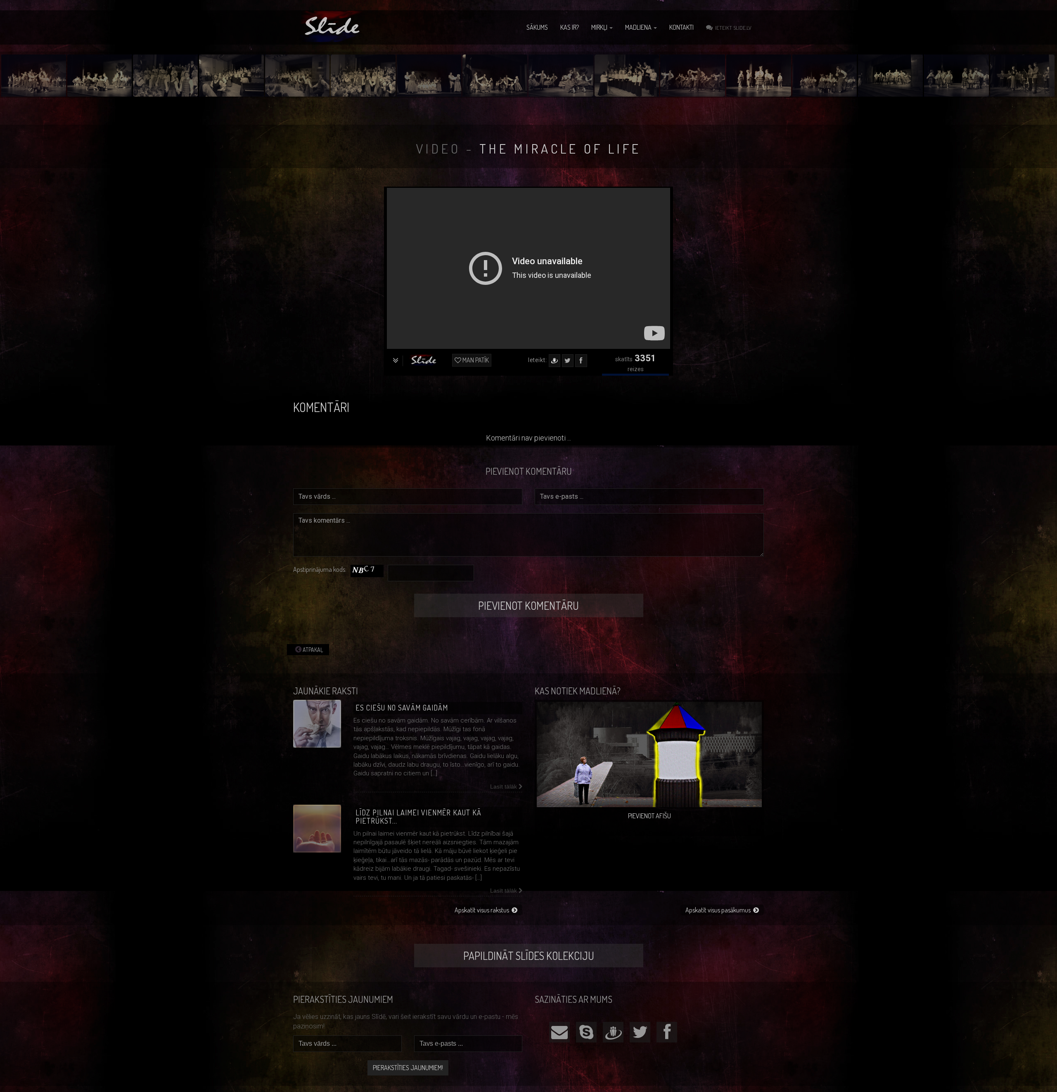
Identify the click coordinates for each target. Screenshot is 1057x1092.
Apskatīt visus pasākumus (719, 910)
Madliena (639, 27)
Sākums (537, 27)
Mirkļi (600, 27)
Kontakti (681, 27)
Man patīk (475, 360)
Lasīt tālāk (504, 786)
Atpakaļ (312, 649)
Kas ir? (569, 27)
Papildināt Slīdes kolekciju (528, 955)
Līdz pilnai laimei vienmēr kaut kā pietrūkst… (418, 816)
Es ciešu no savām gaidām (401, 707)
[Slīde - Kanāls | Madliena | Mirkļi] (333, 26)
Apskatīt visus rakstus (483, 910)
